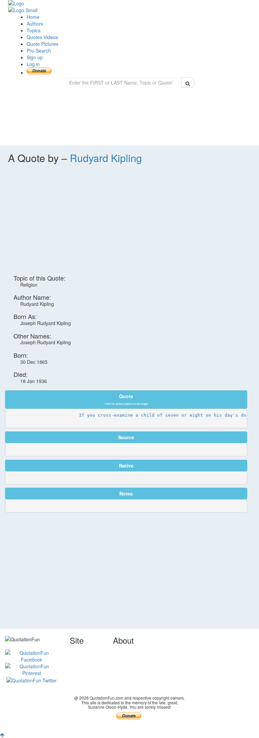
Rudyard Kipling (106, 158)
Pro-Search (39, 50)
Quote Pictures (42, 43)
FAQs (119, 671)
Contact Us (125, 658)
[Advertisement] (129, 222)
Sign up (35, 57)
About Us (123, 651)
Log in (33, 64)
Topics (33, 30)
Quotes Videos (42, 37)
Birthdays (80, 685)
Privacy (120, 665)
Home (33, 16)
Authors (35, 23)
